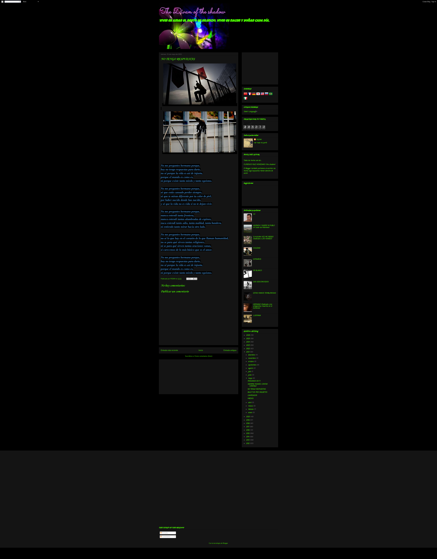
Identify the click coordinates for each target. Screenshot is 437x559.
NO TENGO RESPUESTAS (257, 389)
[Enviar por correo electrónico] (187, 279)
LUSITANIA (257, 315)
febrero (251, 409)
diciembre (251, 355)
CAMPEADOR (252, 395)
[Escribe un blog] (189, 279)
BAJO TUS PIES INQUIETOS (257, 392)
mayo (250, 378)
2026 (248, 335)
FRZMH (259, 139)
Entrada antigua (230, 350)
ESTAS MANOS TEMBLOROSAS (264, 293)
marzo (250, 406)
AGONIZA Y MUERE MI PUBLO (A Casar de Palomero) (264, 226)
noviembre (252, 358)
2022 (248, 349)
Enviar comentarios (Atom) (203, 356)
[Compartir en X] (192, 279)
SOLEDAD (256, 248)
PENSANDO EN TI (254, 381)
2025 (248, 338)
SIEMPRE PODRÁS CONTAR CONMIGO (257, 385)
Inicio (201, 350)
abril (250, 402)
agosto (250, 368)
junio (250, 375)
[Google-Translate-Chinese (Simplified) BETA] (245, 95)
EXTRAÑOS (257, 259)
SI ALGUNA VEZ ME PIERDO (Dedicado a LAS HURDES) (263, 238)
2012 (248, 443)
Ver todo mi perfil (260, 143)
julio (249, 371)
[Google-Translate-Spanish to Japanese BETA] (258, 95)
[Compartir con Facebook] (194, 279)
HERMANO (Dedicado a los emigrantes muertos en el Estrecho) (262, 306)
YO (254, 214)
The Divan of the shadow (192, 12)
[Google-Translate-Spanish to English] (262, 95)
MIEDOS (250, 398)
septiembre (252, 365)
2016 (248, 430)
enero (250, 412)
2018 (248, 423)
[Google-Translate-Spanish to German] (254, 95)
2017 (248, 427)
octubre (251, 361)
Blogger (225, 543)
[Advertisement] (198, 376)
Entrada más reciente (169, 350)
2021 (248, 352)
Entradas (165, 533)
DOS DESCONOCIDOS (261, 282)
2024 (248, 342)
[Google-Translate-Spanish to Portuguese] (271, 95)
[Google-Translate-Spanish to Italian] (245, 99)
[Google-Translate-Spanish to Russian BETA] (266, 95)
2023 (248, 345)
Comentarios (166, 536)
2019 (248, 420)
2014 (248, 437)
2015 (248, 433)
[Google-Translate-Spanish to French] (250, 95)
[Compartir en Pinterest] (196, 279)
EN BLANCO (257, 270)
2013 (248, 440)
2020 (248, 417)
